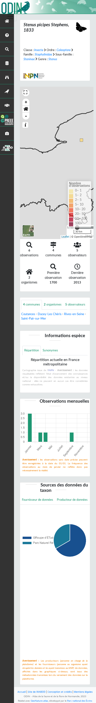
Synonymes (50, 350)
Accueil (21, 691)
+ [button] (26, 101)
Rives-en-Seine (74, 314)
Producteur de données (72, 499)
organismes (53, 304)
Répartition (31, 350)
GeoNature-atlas (39, 701)
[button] (25, 109)
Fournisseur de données (37, 499)
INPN (51, 370)
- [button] (26, 116)
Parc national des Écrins (79, 701)
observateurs (75, 304)
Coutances (28, 314)
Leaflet (65, 237)
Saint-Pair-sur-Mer (33, 318)
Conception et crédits (60, 691)
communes (31, 304)
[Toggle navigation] (10, 16)
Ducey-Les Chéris (50, 314)
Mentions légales (83, 691)
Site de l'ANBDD (36, 691)
